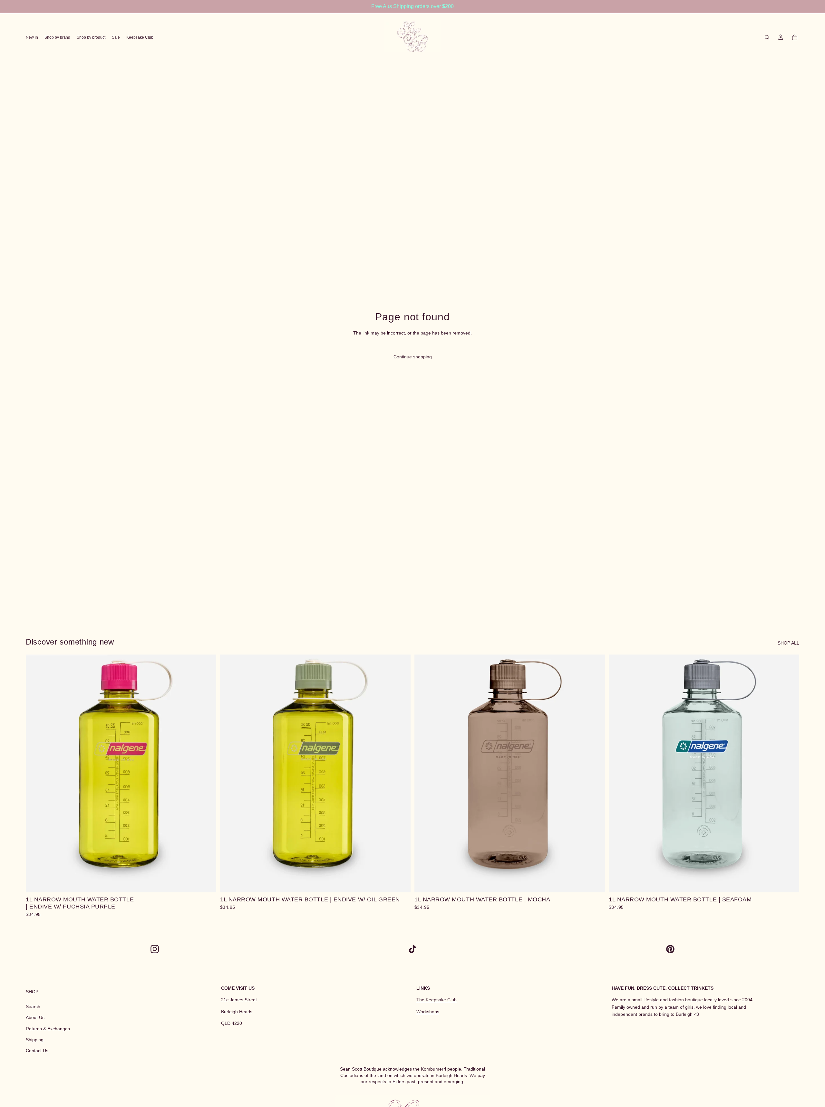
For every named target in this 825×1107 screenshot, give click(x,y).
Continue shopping (412, 356)
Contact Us (37, 1051)
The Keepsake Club (436, 1000)
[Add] (206, 883)
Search (33, 1006)
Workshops (427, 1011)
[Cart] (795, 37)
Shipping (35, 1039)
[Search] (767, 37)
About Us (35, 1017)
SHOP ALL (788, 643)
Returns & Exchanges (48, 1028)
